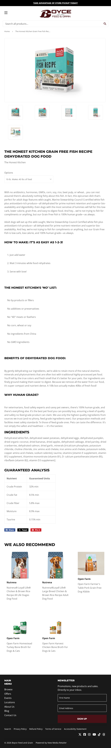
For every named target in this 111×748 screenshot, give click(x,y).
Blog (6, 710)
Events (8, 698)
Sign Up (82, 718)
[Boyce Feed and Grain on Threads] (104, 734)
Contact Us (10, 715)
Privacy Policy (20, 729)
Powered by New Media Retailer (51, 742)
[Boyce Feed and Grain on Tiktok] (99, 734)
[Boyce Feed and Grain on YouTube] (94, 734)
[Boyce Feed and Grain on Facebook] (84, 734)
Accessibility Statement (75, 729)
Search (7, 729)
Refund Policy (35, 729)
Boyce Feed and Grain (22, 742)
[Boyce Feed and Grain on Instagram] (89, 734)
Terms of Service (53, 729)
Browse (8, 689)
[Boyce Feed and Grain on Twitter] (79, 734)
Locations (9, 702)
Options (8, 172)
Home (7, 31)
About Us (9, 706)
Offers (7, 693)
